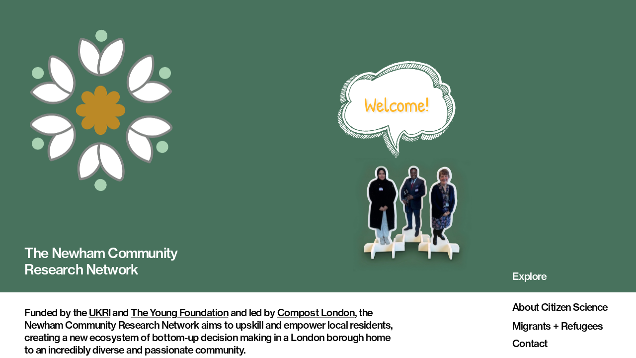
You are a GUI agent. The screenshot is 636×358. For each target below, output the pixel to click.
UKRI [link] (99, 312)
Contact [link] (530, 343)
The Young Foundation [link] (179, 312)
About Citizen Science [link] (560, 307)
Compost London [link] (316, 312)
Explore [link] (529, 276)
